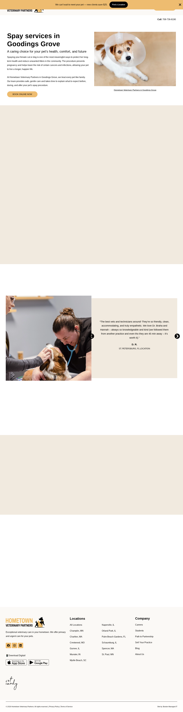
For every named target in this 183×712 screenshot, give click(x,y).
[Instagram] (14, 645)
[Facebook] (8, 645)
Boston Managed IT (170, 707)
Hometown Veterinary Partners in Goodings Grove (135, 90)
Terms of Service (67, 707)
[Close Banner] (180, 4)
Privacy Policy (54, 707)
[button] (91, 336)
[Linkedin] (20, 645)
